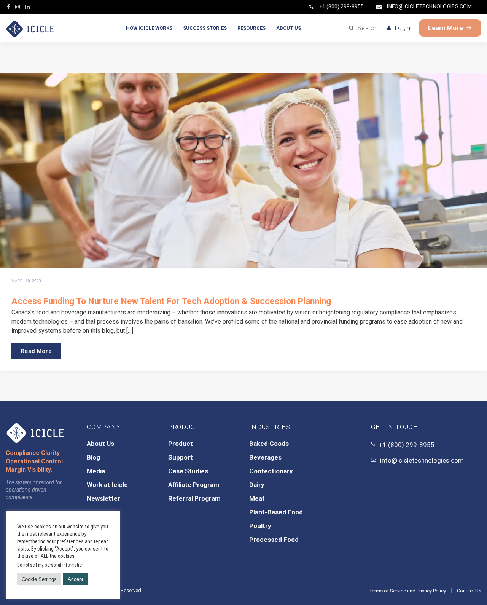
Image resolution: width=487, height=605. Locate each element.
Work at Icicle (107, 484)
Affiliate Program (193, 484)
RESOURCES (251, 28)
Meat (257, 498)
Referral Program (194, 498)
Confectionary (271, 471)
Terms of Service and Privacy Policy (407, 591)
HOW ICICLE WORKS (149, 28)
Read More (36, 351)
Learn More (445, 28)
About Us (100, 443)
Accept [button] (75, 579)
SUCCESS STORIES (205, 28)
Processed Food (274, 539)
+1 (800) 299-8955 (341, 6)
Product (180, 443)
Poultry (260, 526)
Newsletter (103, 498)
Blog (93, 457)
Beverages (265, 457)
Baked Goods (269, 443)
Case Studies (188, 471)
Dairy (256, 484)
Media (96, 471)
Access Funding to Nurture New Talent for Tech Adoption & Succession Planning (171, 301)
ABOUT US (288, 28)
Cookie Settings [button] (39, 579)
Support (180, 457)
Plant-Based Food (276, 512)
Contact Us (469, 591)
